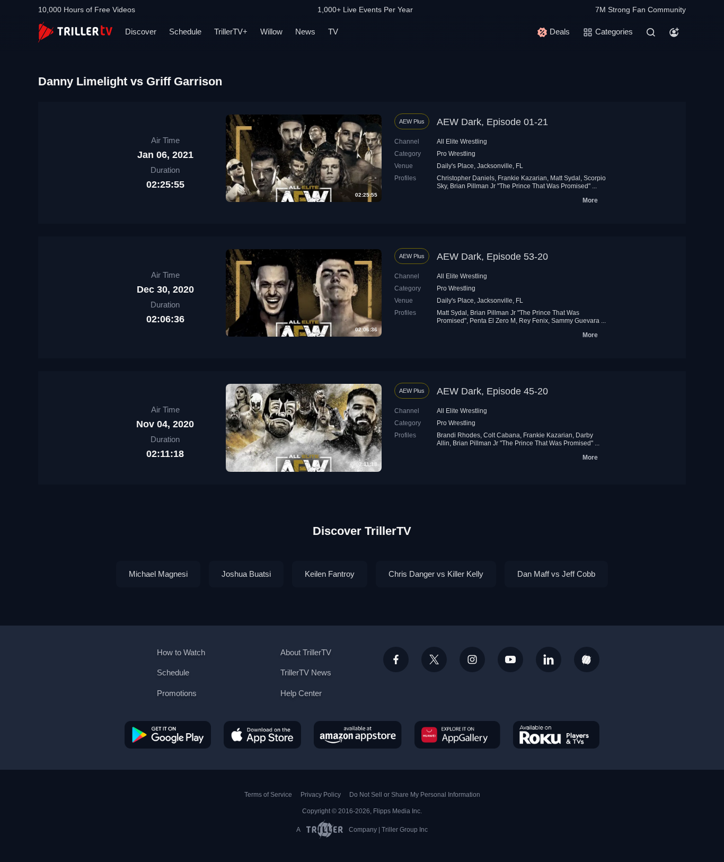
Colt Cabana (501, 435)
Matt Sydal (565, 178)
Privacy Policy (321, 794)
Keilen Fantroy (330, 573)
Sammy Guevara (575, 320)
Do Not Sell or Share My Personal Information (414, 794)
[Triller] (586, 659)
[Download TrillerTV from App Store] (262, 735)
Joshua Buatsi (246, 573)
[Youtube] (510, 659)
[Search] (651, 32)
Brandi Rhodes (458, 435)
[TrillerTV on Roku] (556, 735)
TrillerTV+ (231, 31)
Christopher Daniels (466, 178)
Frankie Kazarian (522, 178)
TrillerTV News (305, 672)
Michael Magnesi (158, 573)
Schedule (185, 31)
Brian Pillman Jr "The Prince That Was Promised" (520, 186)
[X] (434, 659)
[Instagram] (472, 659)
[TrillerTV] (75, 32)
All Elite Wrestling (462, 141)
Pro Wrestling (456, 153)
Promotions (177, 693)
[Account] (674, 32)
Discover (140, 31)
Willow (271, 31)
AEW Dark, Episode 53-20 (492, 256)
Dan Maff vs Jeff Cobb (556, 573)
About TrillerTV (305, 652)
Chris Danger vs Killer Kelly (436, 573)
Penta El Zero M (493, 320)
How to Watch (181, 652)
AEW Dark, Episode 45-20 (492, 391)
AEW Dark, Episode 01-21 (492, 122)
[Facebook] (396, 659)
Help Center (301, 693)
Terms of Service (268, 794)
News (305, 31)
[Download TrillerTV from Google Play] (168, 735)
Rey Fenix (533, 320)
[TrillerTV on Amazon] (358, 735)
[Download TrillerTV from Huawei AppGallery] (457, 735)
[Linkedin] (548, 659)
